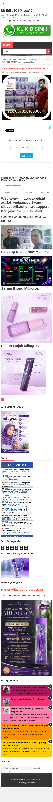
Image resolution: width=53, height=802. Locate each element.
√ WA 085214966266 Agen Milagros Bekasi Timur (26, 72)
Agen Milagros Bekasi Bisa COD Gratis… (17, 484)
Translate (11, 771)
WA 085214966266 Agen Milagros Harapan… (16, 531)
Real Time (16, 536)
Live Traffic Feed (17, 465)
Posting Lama (45, 192)
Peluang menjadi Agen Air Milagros (27, 699)
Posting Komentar (13, 186)
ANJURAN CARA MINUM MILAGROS (28, 687)
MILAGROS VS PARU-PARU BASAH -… (17, 511)
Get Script (8, 536)
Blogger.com (31, 783)
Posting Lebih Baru (10, 192)
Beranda (28, 192)
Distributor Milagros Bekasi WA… (19, 471)
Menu (7, 45)
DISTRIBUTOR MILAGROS (17, 10)
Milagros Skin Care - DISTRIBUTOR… (12, 505)
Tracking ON (25, 536)
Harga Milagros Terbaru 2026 (22, 589)
